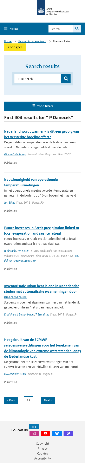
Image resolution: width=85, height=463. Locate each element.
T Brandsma (42, 314)
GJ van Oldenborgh (15, 154)
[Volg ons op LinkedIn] (34, 426)
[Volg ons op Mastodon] (68, 433)
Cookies (42, 453)
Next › (48, 400)
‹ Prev (11, 400)
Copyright (42, 443)
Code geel (15, 47)
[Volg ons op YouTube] (45, 433)
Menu (13, 29)
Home (8, 41)
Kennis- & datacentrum (32, 41)
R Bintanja (10, 251)
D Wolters (10, 314)
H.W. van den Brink (15, 374)
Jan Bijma (9, 202)
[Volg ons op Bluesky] (57, 433)
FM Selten (23, 251)
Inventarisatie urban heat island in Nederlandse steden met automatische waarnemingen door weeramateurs (41, 291)
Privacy (42, 448)
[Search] (77, 28)
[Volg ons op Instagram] (34, 433)
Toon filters (45, 106)
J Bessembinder (25, 314)
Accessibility (42, 458)
